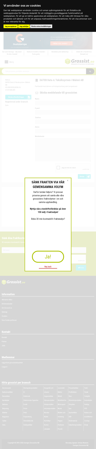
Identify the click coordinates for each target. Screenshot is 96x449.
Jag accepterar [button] (11, 26)
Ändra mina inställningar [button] (41, 26)
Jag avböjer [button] (24, 26)
